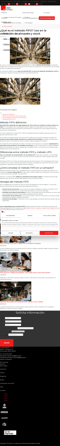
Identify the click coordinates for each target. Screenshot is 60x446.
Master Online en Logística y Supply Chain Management (41, 208)
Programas (4, 12)
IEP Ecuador (3, 366)
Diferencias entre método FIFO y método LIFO (14, 116)
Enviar (6, 343)
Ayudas (2, 380)
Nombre (2, 318)
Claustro (2, 372)
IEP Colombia (4, 362)
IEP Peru (2, 364)
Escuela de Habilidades (28, 18)
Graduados (44, 1)
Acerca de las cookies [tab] (49, 215)
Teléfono (2, 325)
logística (4, 65)
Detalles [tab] (30, 215)
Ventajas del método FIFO (9, 119)
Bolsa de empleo (34, 1)
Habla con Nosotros (6, 1)
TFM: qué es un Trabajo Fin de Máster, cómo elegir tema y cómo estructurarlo (25, 272)
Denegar (10, 233)
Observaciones (4, 335)
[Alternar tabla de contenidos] (1, 113)
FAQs (1, 387)
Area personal (52, 1)
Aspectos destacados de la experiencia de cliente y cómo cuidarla (21, 302)
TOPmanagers (28, 23)
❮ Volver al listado (7, 26)
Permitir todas (49, 233)
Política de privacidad (28, 443)
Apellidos (2, 321)
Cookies (37, 443)
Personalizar (29, 233)
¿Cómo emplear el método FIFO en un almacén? (14, 117)
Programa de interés (5, 331)
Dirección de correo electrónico (8, 328)
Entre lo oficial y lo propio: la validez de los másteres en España (20, 243)
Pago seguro (17, 1)
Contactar (2, 390)
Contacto (3, 3)
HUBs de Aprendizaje (28, 12)
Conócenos (4, 18)
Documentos (25, 1)
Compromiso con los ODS (7, 383)
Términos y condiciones (14, 443)
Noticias (37, 18)
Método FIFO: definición (8, 114)
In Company (46, 12)
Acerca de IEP (7, 23)
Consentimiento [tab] (10, 215)
